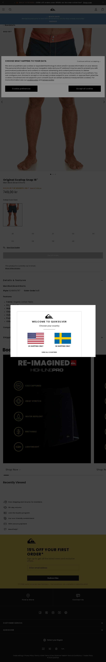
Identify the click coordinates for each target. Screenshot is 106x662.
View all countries (49, 352)
